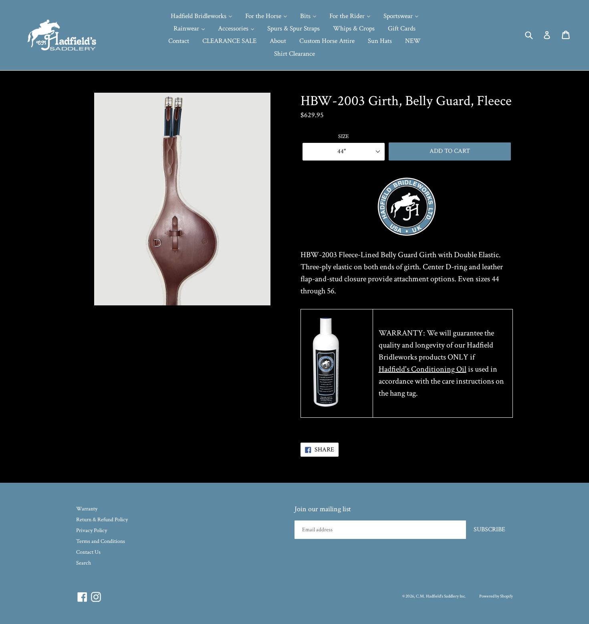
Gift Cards (402, 28)
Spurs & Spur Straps (293, 28)
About (278, 41)
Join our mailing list (322, 509)
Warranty (86, 508)
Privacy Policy (91, 530)
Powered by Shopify (496, 596)
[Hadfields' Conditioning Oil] (326, 407)
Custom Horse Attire (327, 41)
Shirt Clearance (294, 53)
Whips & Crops (354, 28)
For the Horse (264, 16)
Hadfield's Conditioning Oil (422, 369)
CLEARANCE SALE (229, 41)
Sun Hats (380, 41)
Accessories (234, 28)
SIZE (343, 136)
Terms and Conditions (100, 541)
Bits (306, 16)
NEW (413, 41)
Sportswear (398, 16)
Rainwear (187, 28)
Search (83, 563)
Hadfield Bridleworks (199, 16)
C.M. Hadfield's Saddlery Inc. (441, 596)
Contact (178, 41)
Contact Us (88, 552)
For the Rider (347, 16)
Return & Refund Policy (102, 519)
